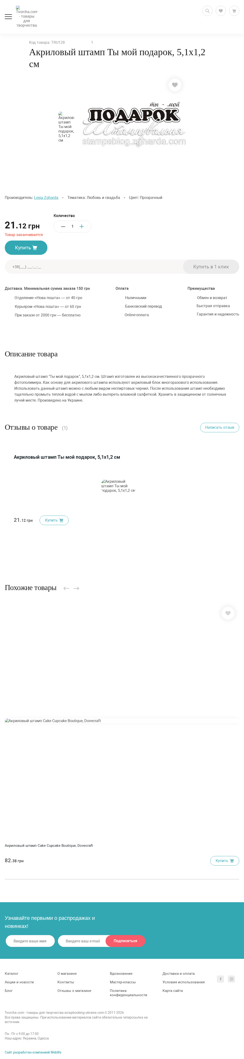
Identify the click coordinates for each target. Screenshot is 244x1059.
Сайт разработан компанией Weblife (33, 1052)
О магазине (67, 973)
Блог (9, 991)
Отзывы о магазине (74, 991)
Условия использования (184, 982)
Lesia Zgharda (46, 197)
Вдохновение (121, 973)
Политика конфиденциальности (128, 993)
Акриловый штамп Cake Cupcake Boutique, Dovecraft (49, 845)
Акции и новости (19, 982)
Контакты (65, 982)
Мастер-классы (123, 982)
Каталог (11, 973)
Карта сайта (173, 991)
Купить (23, 248)
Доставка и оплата (179, 973)
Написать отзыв (219, 427)
